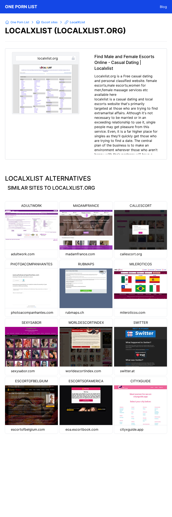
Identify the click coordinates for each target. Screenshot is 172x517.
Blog (163, 7)
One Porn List (21, 6)
